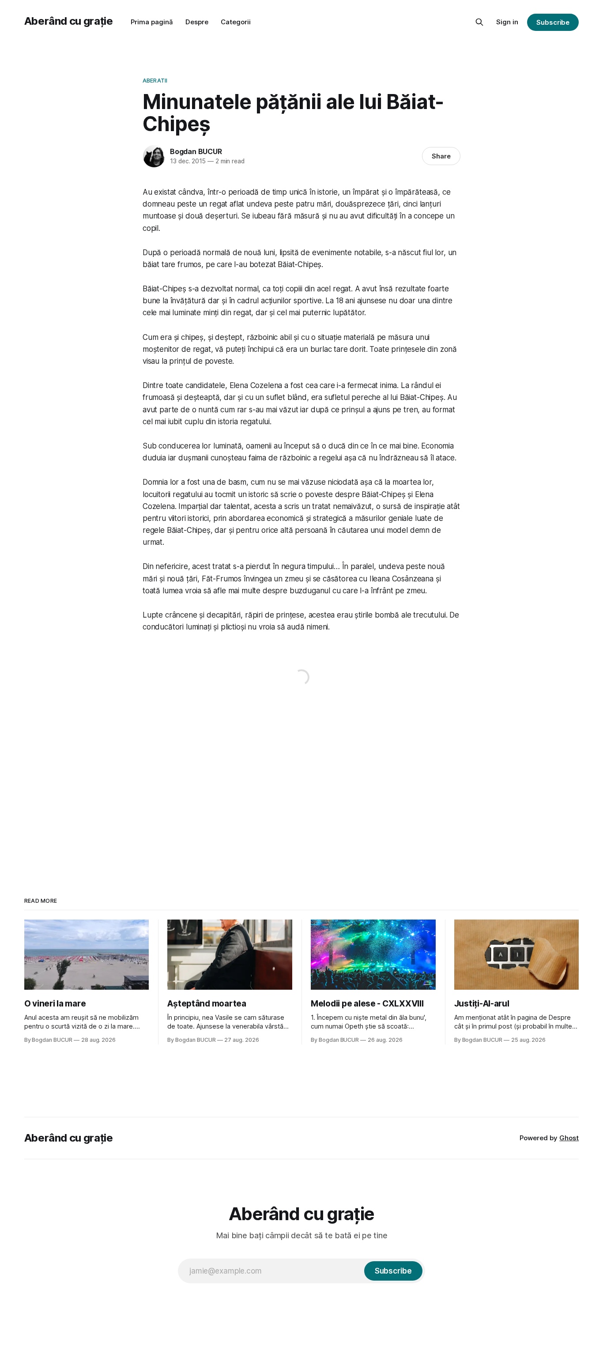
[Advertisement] (301, 783)
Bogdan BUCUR (196, 151)
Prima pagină (152, 22)
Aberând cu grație (68, 21)
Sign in (507, 22)
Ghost (569, 1138)
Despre (196, 22)
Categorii (236, 22)
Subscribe (552, 22)
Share (441, 156)
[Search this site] (479, 22)
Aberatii (155, 80)
